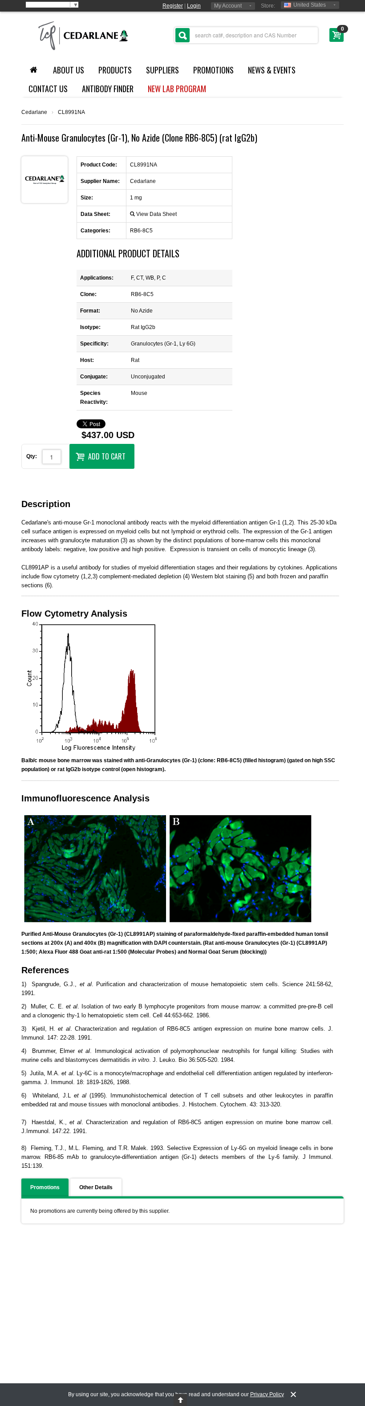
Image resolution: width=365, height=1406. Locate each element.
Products (115, 70)
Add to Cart (107, 456)
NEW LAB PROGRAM (177, 88)
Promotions (213, 70)
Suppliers (162, 70)
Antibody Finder (108, 88)
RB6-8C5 (141, 231)
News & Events (272, 70)
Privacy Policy (267, 1394)
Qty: (31, 456)
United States (309, 5)
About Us (68, 70)
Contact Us (48, 88)
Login (194, 6)
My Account (228, 6)
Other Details (96, 1187)
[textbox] (246, 35)
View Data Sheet (156, 214)
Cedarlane (34, 112)
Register (172, 6)
